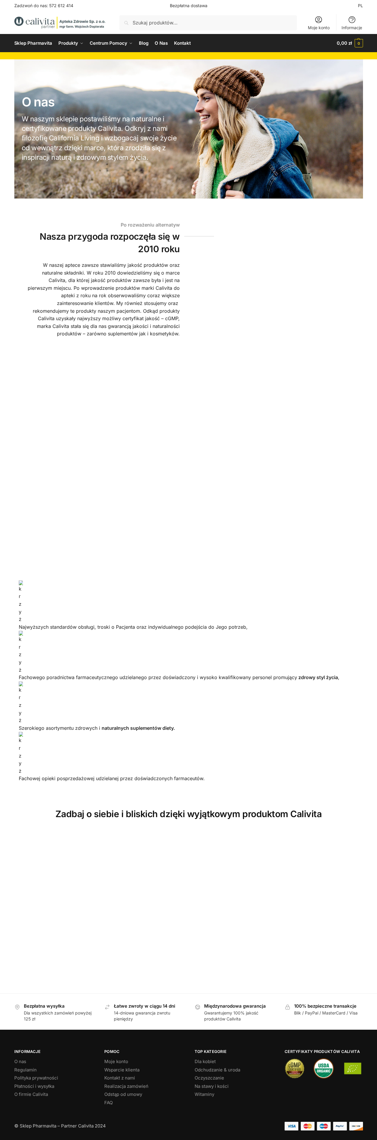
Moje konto (319, 27)
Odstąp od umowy (123, 1094)
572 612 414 (61, 5)
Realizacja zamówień (126, 1086)
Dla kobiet (205, 1061)
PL (360, 5)
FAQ (108, 1102)
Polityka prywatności (36, 1078)
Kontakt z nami (119, 1078)
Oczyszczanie (209, 1078)
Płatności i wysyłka (34, 1086)
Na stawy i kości (212, 1086)
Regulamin (25, 1070)
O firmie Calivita (31, 1094)
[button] (350, 43)
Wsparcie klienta (121, 1070)
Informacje (352, 27)
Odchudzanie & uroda (217, 1070)
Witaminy (204, 1094)
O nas (20, 1061)
